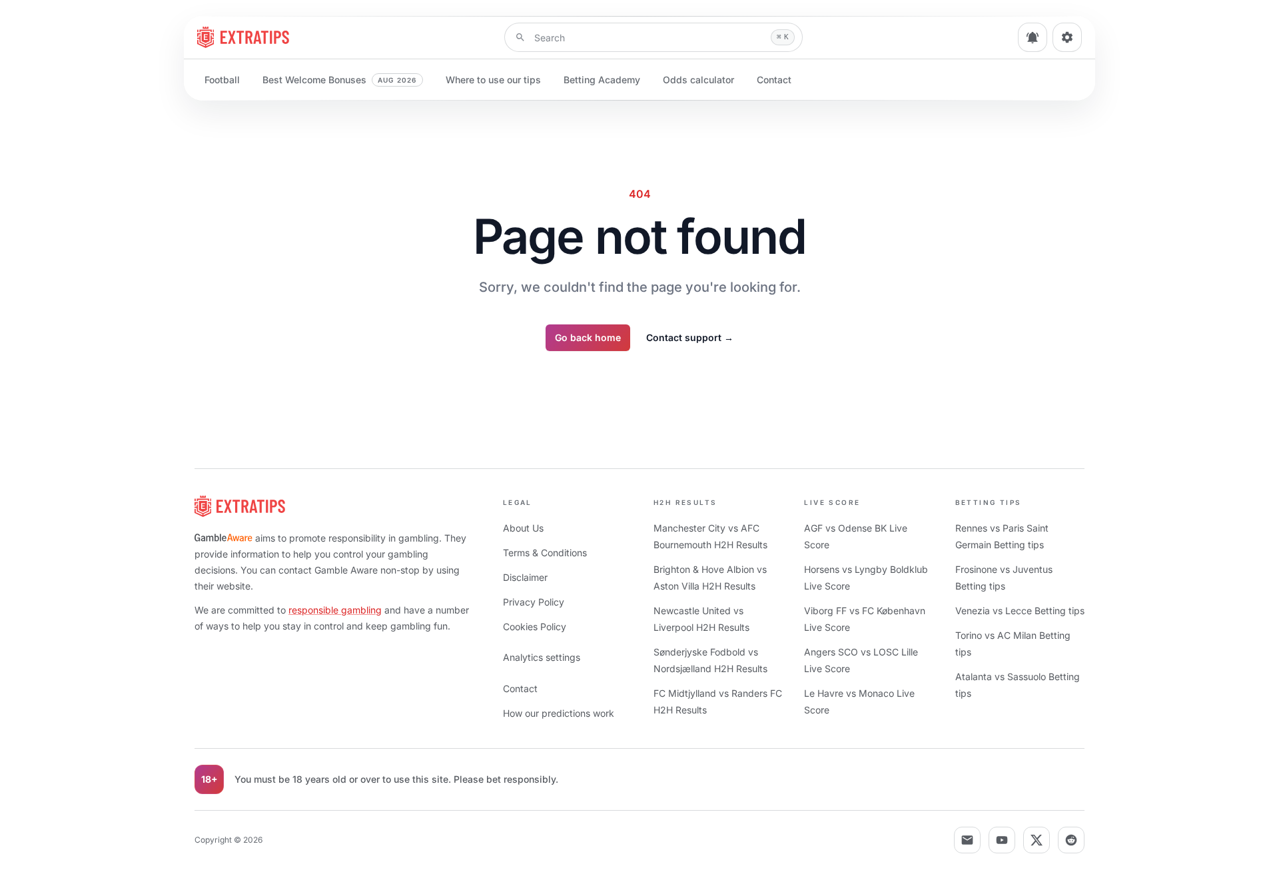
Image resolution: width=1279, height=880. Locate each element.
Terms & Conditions (545, 552)
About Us (523, 528)
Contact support (689, 337)
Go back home (588, 337)
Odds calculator (698, 79)
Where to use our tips (493, 79)
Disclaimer (525, 577)
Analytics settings (541, 657)
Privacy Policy (533, 602)
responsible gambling (335, 610)
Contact (774, 79)
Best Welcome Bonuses (339, 79)
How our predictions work (558, 713)
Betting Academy (602, 79)
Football (222, 79)
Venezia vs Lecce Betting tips (1019, 610)
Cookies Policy (534, 626)
